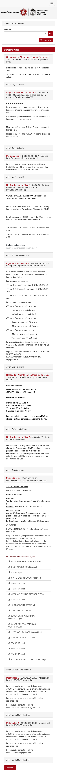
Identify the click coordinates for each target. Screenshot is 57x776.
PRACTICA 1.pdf (17, 583)
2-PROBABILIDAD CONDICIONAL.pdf (26, 632)
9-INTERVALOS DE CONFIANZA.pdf (25, 577)
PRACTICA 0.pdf (17, 648)
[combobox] (26, 33)
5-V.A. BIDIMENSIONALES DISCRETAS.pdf (28, 659)
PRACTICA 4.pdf (17, 654)
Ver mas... (10, 767)
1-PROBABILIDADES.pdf (20, 610)
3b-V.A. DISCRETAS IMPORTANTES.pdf (27, 561)
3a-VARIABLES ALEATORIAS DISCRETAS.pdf (21, 617)
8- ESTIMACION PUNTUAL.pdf (23, 567)
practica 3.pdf (16, 572)
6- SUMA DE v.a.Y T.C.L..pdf (22, 637)
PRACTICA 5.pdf (17, 599)
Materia (7, 29)
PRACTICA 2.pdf (17, 588)
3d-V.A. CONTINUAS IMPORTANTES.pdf (27, 594)
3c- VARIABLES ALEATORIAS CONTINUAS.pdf (22, 625)
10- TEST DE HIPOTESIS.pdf (22, 605)
